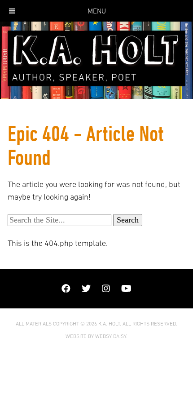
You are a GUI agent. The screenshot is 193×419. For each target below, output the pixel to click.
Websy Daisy (110, 336)
